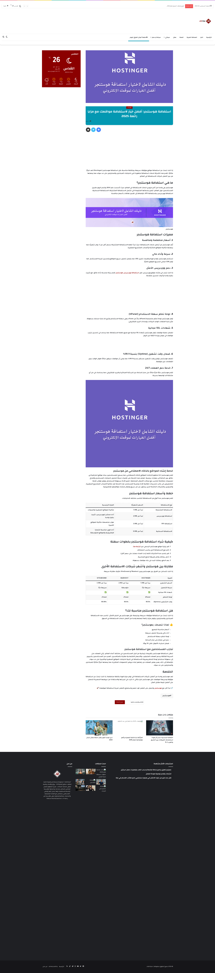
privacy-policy (53, 966)
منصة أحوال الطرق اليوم (138, 37)
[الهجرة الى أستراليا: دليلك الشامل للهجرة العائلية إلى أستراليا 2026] (80, 788)
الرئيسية (209, 37)
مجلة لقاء (150, 966)
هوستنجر (158, 688)
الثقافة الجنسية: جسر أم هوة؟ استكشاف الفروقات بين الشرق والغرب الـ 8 (162, 740)
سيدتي (167, 37)
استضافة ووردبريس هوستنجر (127, 273)
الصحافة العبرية (192, 37)
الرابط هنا (137, 547)
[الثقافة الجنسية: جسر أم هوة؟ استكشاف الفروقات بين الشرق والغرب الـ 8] (159, 727)
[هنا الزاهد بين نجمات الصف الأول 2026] (91, 788)
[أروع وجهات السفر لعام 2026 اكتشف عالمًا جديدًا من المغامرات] (80, 771)
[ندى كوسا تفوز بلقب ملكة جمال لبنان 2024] (99, 727)
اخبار (201, 37)
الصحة (182, 37)
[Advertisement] (101, 20)
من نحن (45, 966)
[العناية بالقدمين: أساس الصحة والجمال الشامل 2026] (91, 781)
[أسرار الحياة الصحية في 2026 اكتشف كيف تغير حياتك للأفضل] (91, 771)
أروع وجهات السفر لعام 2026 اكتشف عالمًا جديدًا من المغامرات (165, 6)
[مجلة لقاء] (204, 21)
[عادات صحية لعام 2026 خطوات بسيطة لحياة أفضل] (101, 773)
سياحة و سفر (156, 37)
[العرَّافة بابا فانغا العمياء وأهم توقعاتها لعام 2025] (129, 727)
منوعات (129, 107)
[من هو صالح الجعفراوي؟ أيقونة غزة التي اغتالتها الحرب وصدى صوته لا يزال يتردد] (101, 781)
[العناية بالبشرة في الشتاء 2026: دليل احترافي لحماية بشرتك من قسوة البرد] (101, 869)
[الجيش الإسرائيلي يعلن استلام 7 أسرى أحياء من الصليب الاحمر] (80, 781)
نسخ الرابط (119, 702)
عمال (174, 37)
